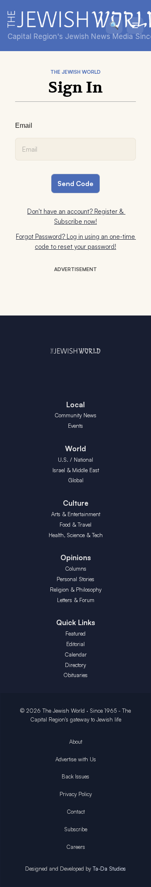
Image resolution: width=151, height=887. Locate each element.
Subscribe (75, 829)
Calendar (76, 654)
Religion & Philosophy (76, 589)
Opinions (75, 557)
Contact (76, 811)
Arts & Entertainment (75, 514)
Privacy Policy (76, 794)
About (75, 741)
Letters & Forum (75, 600)
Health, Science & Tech (76, 535)
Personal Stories (75, 579)
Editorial (75, 644)
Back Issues (75, 776)
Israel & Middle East (75, 470)
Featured (75, 633)
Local (75, 404)
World (75, 448)
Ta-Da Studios (109, 868)
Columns (75, 568)
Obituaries (75, 675)
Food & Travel (75, 524)
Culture (76, 503)
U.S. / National (75, 459)
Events (75, 425)
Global (75, 480)
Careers (75, 846)
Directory (75, 665)
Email (23, 125)
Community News (75, 415)
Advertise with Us (75, 759)
